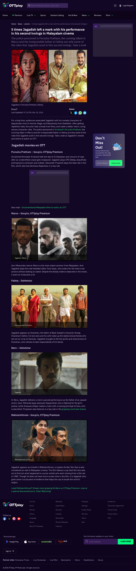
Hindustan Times (22, 560)
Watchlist (59, 501)
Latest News (60, 506)
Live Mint (54, 560)
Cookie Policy (86, 510)
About (84, 518)
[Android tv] (47, 541)
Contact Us (111, 501)
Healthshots (89, 560)
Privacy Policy (112, 514)
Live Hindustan (39, 560)
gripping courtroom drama (74, 409)
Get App (85, 514)
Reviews (59, 510)
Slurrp (100, 560)
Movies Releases (62, 522)
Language (33, 518)
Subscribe (116, 163)
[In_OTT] (14, 519)
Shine (77, 560)
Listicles (58, 514)
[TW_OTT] (9, 519)
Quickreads (60, 518)
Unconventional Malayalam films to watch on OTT (44, 207)
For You (32, 501)
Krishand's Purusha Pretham (68, 129)
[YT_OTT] (18, 519)
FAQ (109, 518)
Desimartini (66, 560)
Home (32, 506)
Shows (32, 514)
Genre (32, 522)
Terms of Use (112, 510)
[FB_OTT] (4, 519)
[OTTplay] (13, 6)
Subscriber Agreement (116, 506)
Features (59, 526)
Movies (32, 510)
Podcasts (85, 501)
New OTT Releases (36, 526)
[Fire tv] (63, 541)
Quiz (83, 522)
